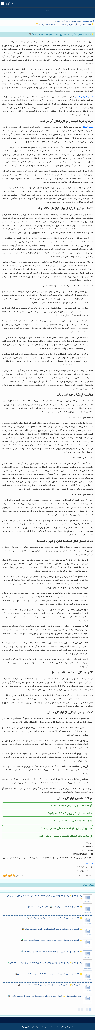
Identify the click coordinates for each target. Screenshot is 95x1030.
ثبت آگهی (10, 3)
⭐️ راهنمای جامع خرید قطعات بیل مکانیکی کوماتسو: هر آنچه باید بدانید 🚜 (54, 917)
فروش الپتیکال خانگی (84, 96)
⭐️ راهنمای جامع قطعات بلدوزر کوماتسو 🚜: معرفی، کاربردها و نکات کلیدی (54, 906)
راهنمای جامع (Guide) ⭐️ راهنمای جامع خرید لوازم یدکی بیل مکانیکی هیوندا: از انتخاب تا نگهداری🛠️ (45, 996)
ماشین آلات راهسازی (62, 21)
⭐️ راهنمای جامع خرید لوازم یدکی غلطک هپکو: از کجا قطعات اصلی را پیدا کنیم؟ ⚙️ (51, 951)
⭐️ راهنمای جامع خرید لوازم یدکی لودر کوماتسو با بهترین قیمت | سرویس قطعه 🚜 (51, 940)
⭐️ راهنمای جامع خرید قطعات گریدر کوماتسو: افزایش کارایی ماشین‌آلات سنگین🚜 (52, 929)
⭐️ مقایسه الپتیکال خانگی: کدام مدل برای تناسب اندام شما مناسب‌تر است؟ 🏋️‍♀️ (64, 24)
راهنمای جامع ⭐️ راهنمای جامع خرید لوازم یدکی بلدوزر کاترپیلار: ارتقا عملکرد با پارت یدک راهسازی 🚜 (44, 962)
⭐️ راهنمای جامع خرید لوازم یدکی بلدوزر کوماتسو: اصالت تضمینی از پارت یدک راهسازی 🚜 (48, 973)
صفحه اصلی (76, 21)
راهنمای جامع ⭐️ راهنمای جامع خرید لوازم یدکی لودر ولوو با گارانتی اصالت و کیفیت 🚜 (50, 985)
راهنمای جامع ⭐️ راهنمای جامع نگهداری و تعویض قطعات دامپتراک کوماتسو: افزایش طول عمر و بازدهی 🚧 (44, 897)
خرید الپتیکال (87, 127)
